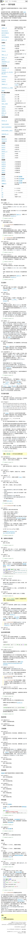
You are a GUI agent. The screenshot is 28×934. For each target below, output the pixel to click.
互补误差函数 (21, 178)
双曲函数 (3, 773)
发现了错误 (24, 931)
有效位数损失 (10, 822)
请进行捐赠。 (24, 929)
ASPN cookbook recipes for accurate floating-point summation (13, 663)
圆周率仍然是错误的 (19, 855)
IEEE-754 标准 (19, 872)
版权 (12, 922)
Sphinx (20, 932)
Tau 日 (10, 856)
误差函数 (20, 176)
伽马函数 (20, 180)
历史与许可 (23, 926)
